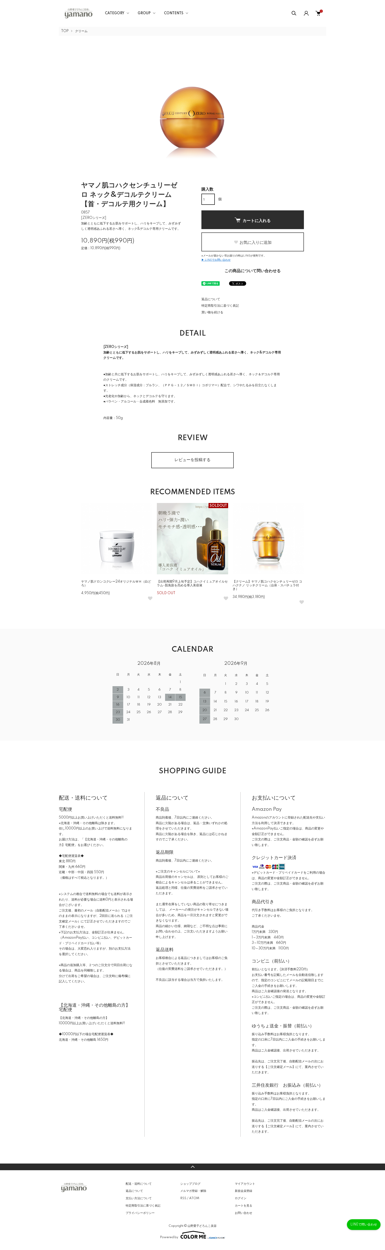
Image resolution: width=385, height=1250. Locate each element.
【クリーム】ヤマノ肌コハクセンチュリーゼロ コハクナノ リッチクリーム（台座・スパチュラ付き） (267, 585)
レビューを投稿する (192, 460)
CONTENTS (173, 13)
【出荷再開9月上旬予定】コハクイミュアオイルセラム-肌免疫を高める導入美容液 (192, 583)
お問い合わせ (243, 1213)
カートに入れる (257, 220)
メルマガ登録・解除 (193, 1191)
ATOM (194, 1198)
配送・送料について (139, 1183)
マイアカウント (245, 1183)
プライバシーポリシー (140, 1213)
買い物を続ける (212, 312)
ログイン (240, 1198)
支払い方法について (139, 1198)
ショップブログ (190, 1183)
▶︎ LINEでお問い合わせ (216, 260)
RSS (183, 1198)
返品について (210, 299)
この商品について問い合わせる (253, 271)
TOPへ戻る (192, 1167)
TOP (65, 31)
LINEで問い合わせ (363, 1224)
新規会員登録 (243, 1191)
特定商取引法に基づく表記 (220, 306)
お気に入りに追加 (256, 242)
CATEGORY (114, 13)
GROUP (144, 13)
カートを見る (243, 1205)
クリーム (81, 31)
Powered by (169, 1237)
